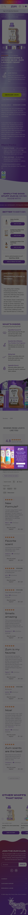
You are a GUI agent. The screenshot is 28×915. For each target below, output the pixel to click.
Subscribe (20, 466)
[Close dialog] (26, 447)
